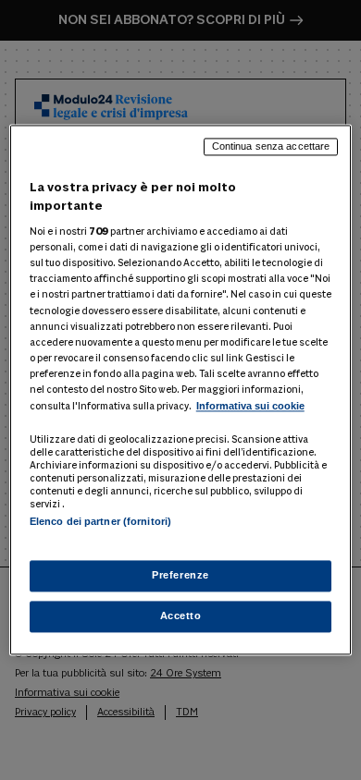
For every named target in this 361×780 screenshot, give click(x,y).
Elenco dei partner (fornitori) (100, 521)
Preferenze (180, 575)
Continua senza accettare (271, 146)
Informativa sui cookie (250, 405)
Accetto (181, 616)
